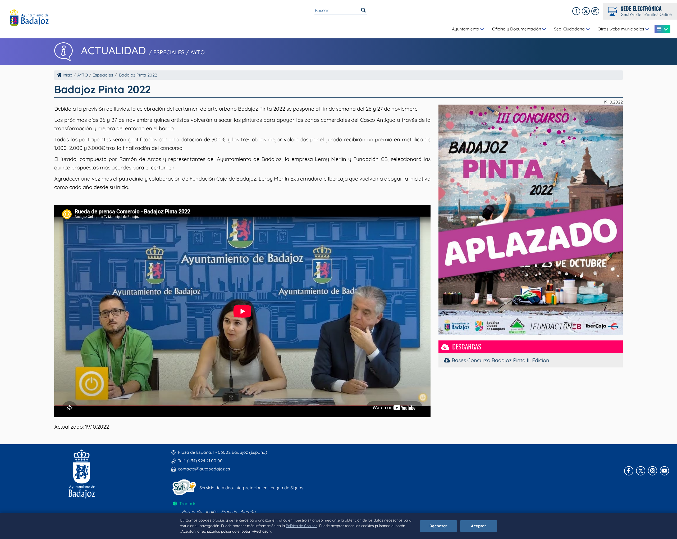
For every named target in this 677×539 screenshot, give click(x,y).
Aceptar (478, 525)
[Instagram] (595, 11)
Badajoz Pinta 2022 (138, 75)
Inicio (67, 75)
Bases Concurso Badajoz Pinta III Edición (499, 360)
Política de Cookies (301, 525)
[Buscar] (363, 10)
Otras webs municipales (621, 29)
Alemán (247, 511)
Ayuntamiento (466, 29)
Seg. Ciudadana (570, 29)
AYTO (82, 75)
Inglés (211, 511)
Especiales (103, 75)
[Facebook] (576, 11)
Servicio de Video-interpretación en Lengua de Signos (251, 487)
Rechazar (438, 525)
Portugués (192, 511)
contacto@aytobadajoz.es (204, 468)
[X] (586, 11)
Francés (229, 511)
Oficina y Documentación (517, 29)
